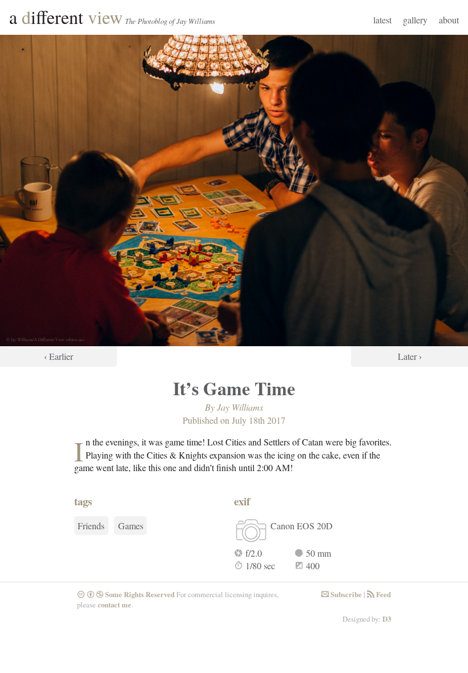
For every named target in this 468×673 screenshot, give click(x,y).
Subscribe (341, 594)
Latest (382, 20)
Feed (379, 594)
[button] (58, 201)
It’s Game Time (234, 388)
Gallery (415, 20)
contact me (114, 604)
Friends (91, 526)
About (449, 20)
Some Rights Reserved (126, 594)
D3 (386, 619)
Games (130, 526)
